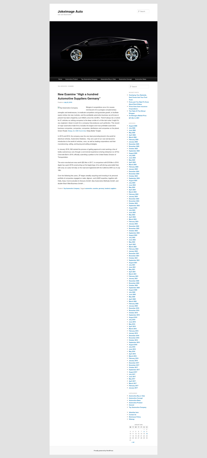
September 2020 (134, 288)
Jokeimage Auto (70, 11)
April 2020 (132, 299)
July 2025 (132, 155)
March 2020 (132, 301)
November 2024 (134, 174)
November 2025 (134, 146)
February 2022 (133, 249)
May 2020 (132, 297)
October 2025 (133, 148)
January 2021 (133, 278)
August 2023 (133, 208)
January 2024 (133, 196)
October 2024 (133, 176)
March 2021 (132, 274)
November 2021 (134, 256)
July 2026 (132, 128)
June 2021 (132, 267)
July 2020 (132, 292)
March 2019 (132, 329)
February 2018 (133, 358)
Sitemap (131, 419)
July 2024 (132, 183)
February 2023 (133, 221)
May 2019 (132, 324)
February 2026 (133, 139)
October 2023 (133, 203)
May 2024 (132, 187)
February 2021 (133, 276)
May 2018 (132, 351)
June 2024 (132, 185)
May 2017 (132, 379)
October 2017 (133, 367)
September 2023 (134, 205)
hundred (107, 188)
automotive (88, 188)
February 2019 (133, 331)
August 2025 (133, 153)
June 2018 (132, 349)
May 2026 (132, 133)
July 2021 (132, 265)
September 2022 (134, 233)
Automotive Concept (125, 79)
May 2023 (132, 215)
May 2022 (132, 242)
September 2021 (134, 260)
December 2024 (134, 171)
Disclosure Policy (135, 417)
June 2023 (132, 212)
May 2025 (132, 160)
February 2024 (133, 194)
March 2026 (132, 137)
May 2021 (132, 269)
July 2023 (132, 210)
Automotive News (140, 79)
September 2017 (134, 370)
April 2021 (132, 272)
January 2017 (133, 388)
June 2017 (132, 376)
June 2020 (132, 294)
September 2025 (134, 151)
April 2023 (132, 217)
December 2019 (134, 308)
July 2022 (132, 237)
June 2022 (132, 240)
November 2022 (134, 228)
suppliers (113, 188)
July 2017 (132, 374)
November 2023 (134, 201)
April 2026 (132, 135)
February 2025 (133, 167)
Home (60, 79)
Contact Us (132, 415)
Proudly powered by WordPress (103, 451)
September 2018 (134, 342)
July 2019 (132, 319)
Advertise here (134, 412)
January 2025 (133, 169)
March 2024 (132, 192)
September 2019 (134, 315)
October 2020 (133, 285)
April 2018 (132, 354)
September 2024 (134, 178)
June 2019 (132, 322)
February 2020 (133, 304)
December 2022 (134, 226)
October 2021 (133, 258)
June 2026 (132, 130)
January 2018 (133, 360)
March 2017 (132, 383)
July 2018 (132, 347)
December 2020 (134, 281)
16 (147, 434)
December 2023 (134, 199)
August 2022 (133, 235)
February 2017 (133, 386)
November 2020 (134, 283)
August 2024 (133, 180)
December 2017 (134, 363)
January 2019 (133, 333)
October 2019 (133, 313)
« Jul (132, 442)
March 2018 (132, 356)
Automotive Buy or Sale (108, 79)
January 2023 (133, 224)
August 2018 (133, 345)
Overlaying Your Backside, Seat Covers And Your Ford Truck (138, 97)
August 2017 (133, 372)
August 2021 (133, 263)
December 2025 (134, 144)
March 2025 (132, 164)
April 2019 (132, 326)
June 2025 (132, 158)
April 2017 (132, 381)
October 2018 (133, 340)
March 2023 (132, 219)
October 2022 (133, 231)
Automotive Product (71, 79)
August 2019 (133, 317)
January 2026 (133, 142)
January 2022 (133, 251)
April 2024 (132, 190)
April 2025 (132, 162)
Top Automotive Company (89, 79)
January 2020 (133, 306)
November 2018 (134, 338)
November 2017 (134, 365)
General (131, 405)
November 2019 (134, 310)
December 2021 (134, 253)
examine (95, 188)
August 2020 (133, 290)
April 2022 (132, 244)
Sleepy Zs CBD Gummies (77, 131)
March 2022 (132, 247)
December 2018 (134, 335)
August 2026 (133, 126)
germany (101, 188)
